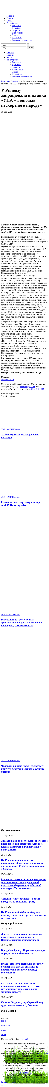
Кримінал (16, 28)
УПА (11, 379)
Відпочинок (17, 33)
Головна (10, 16)
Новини (10, 18)
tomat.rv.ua (43, 1053)
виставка (5, 379)
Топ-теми (16, 25)
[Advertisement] (24, 801)
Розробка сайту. (8, 1082)
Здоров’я (16, 30)
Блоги (9, 21)
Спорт (15, 35)
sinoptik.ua (26, 1039)
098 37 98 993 (37, 389)
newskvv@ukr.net (27, 386)
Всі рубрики (12, 23)
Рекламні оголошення (22, 40)
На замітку (17, 37)
